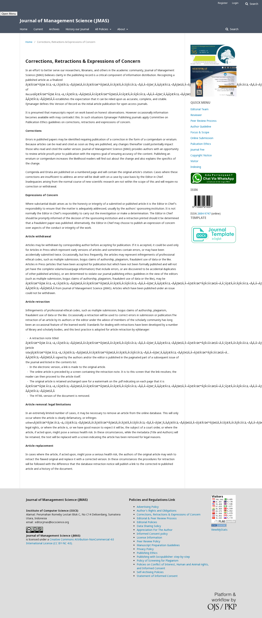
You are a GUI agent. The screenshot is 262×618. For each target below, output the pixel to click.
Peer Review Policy (148, 541)
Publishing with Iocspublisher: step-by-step (163, 556)
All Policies (102, 29)
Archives (54, 29)
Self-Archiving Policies (150, 572)
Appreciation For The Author (154, 530)
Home (23, 29)
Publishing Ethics (147, 553)
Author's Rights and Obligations (156, 510)
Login (235, 3)
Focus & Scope (199, 132)
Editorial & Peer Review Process (157, 518)
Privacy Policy (145, 549)
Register (223, 3)
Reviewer (196, 115)
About (121, 29)
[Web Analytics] (219, 526)
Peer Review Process (203, 121)
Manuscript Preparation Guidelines (158, 545)
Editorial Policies (147, 522)
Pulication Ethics (200, 144)
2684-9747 (204, 213)
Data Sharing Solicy (149, 526)
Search (233, 29)
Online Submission (201, 138)
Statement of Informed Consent (157, 576)
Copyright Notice (201, 155)
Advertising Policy (148, 507)
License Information (149, 537)
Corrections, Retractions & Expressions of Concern (168, 514)
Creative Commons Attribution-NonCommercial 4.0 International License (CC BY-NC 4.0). (70, 541)
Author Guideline (200, 126)
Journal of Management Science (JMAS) (64, 20)
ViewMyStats (219, 529)
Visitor (194, 161)
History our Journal (77, 29)
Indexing (195, 167)
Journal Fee (197, 149)
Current (38, 29)
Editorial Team (199, 109)
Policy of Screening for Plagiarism (157, 560)
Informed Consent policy (152, 533)
